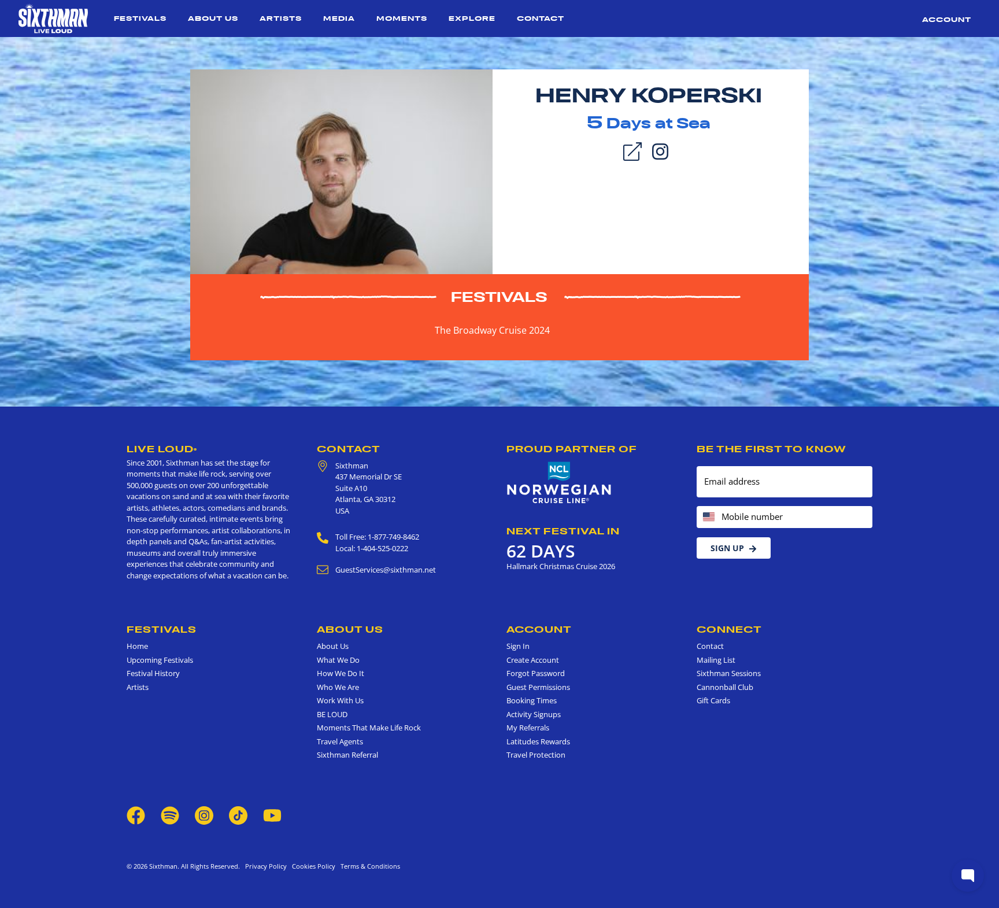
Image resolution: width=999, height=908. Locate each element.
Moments (401, 18)
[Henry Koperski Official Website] (341, 170)
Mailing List (716, 660)
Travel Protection (535, 755)
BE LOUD (332, 714)
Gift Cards (713, 700)
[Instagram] (660, 150)
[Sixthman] (53, 18)
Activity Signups (533, 714)
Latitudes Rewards (538, 741)
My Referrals (527, 727)
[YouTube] (272, 814)
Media (339, 18)
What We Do (338, 660)
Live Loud (162, 449)
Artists (281, 18)
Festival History (153, 673)
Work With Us (340, 700)
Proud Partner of (571, 449)
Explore (472, 18)
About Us (213, 18)
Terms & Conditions (368, 866)
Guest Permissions (538, 687)
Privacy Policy (266, 866)
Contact (540, 18)
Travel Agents (340, 741)
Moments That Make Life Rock (369, 727)
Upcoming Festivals (160, 660)
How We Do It (340, 673)
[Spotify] (170, 814)
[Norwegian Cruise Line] (559, 482)
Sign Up (727, 548)
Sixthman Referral (347, 755)
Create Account (532, 660)
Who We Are (338, 687)
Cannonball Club (725, 687)
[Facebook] (136, 814)
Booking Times (531, 700)
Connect (729, 629)
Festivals (140, 18)
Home (137, 646)
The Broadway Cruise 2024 (492, 330)
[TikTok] (239, 814)
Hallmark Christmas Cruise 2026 (560, 566)
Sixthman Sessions (729, 673)
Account (946, 19)
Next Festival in (563, 531)
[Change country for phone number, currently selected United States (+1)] (708, 517)
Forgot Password (535, 673)
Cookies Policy (311, 866)
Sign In (518, 646)
